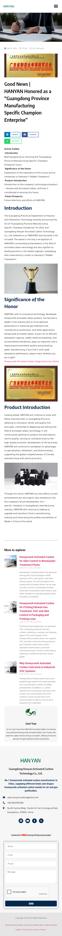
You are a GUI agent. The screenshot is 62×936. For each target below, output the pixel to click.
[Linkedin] (21, 820)
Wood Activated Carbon (14, 925)
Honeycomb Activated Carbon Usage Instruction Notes (31, 361)
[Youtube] (27, 820)
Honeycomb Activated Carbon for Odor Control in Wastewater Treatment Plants (37, 560)
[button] (56, 6)
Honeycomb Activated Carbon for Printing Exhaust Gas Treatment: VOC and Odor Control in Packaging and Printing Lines (36, 611)
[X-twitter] (41, 820)
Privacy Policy (27, 929)
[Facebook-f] (34, 820)
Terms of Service (40, 929)
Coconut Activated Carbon (34, 925)
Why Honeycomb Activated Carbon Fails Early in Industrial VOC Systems (37, 667)
